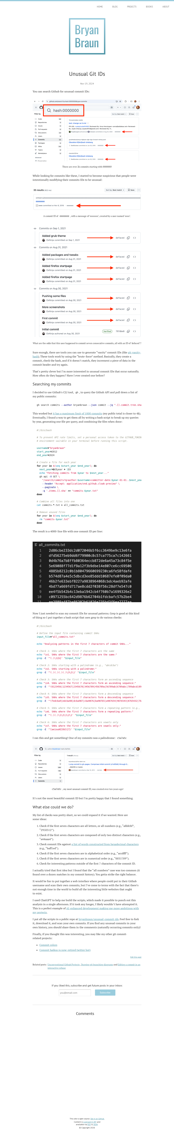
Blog (115, 6)
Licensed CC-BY (90, 1122)
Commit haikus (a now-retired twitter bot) (65, 950)
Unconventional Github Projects (64, 964)
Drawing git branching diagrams (97, 964)
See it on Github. (97, 1118)
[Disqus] (87, 1062)
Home (100, 6)
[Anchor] (73, 384)
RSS (89, 1124)
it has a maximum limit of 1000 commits (77, 413)
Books (149, 6)
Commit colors (48, 945)
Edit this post (135, 957)
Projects (131, 6)
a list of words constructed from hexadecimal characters (105, 844)
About (165, 6)
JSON (95, 1124)
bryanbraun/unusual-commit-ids (99, 919)
